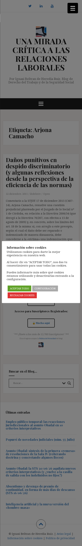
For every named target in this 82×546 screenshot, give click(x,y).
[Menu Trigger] (73, 8)
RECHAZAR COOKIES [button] (22, 295)
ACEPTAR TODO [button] (19, 288)
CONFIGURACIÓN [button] (45, 288)
